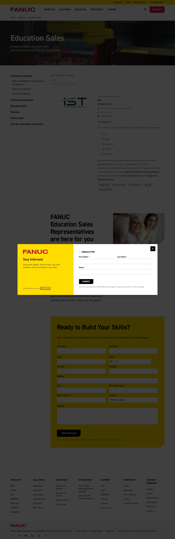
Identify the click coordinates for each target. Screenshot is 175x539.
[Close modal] (152, 248)
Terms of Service (134, 287)
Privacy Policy (120, 287)
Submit (86, 281)
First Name (84, 257)
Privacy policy (45, 288)
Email (82, 267)
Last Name (122, 257)
